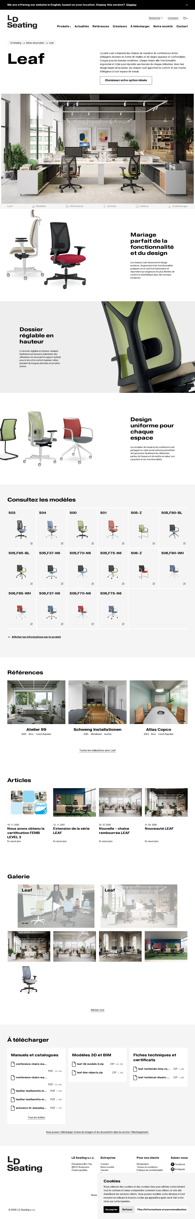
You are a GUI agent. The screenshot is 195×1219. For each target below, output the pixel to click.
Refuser (127, 1209)
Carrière (104, 1170)
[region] (97, 149)
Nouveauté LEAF (159, 829)
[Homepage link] (22, 22)
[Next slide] (190, 153)
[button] (64, 26)
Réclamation (143, 1164)
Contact (105, 1164)
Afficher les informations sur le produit (36, 637)
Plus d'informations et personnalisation (161, 1209)
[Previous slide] (4, 153)
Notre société (107, 1167)
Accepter (111, 1209)
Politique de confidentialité (150, 1170)
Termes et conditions (147, 1167)
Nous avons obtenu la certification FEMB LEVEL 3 (25, 833)
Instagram (180, 1169)
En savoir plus (14, 841)
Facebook (180, 1164)
